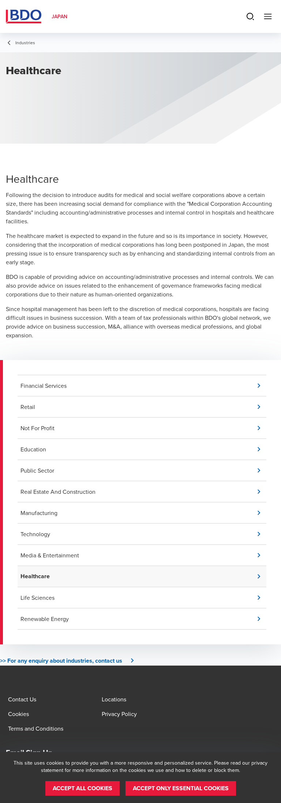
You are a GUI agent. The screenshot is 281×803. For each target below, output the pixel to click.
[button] (143, 385)
